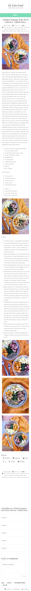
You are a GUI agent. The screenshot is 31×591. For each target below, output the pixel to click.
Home (2, 582)
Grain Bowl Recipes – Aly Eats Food (17, 525)
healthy (17, 29)
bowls (5, 27)
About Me (5, 585)
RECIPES (9, 582)
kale (25, 31)
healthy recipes (20, 31)
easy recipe (20, 27)
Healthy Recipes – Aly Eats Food (16, 517)
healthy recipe (13, 31)
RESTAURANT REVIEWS (19, 582)
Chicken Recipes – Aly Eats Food (16, 548)
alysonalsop (8, 25)
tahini (28, 31)
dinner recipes (13, 27)
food (25, 25)
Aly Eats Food (15, 5)
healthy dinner (23, 29)
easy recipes (26, 27)
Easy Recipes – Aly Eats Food (15, 540)
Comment (24, 576)
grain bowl (7, 29)
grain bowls (12, 29)
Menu (19, 15)
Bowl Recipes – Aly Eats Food (15, 533)
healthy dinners (5, 31)
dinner (8, 27)
